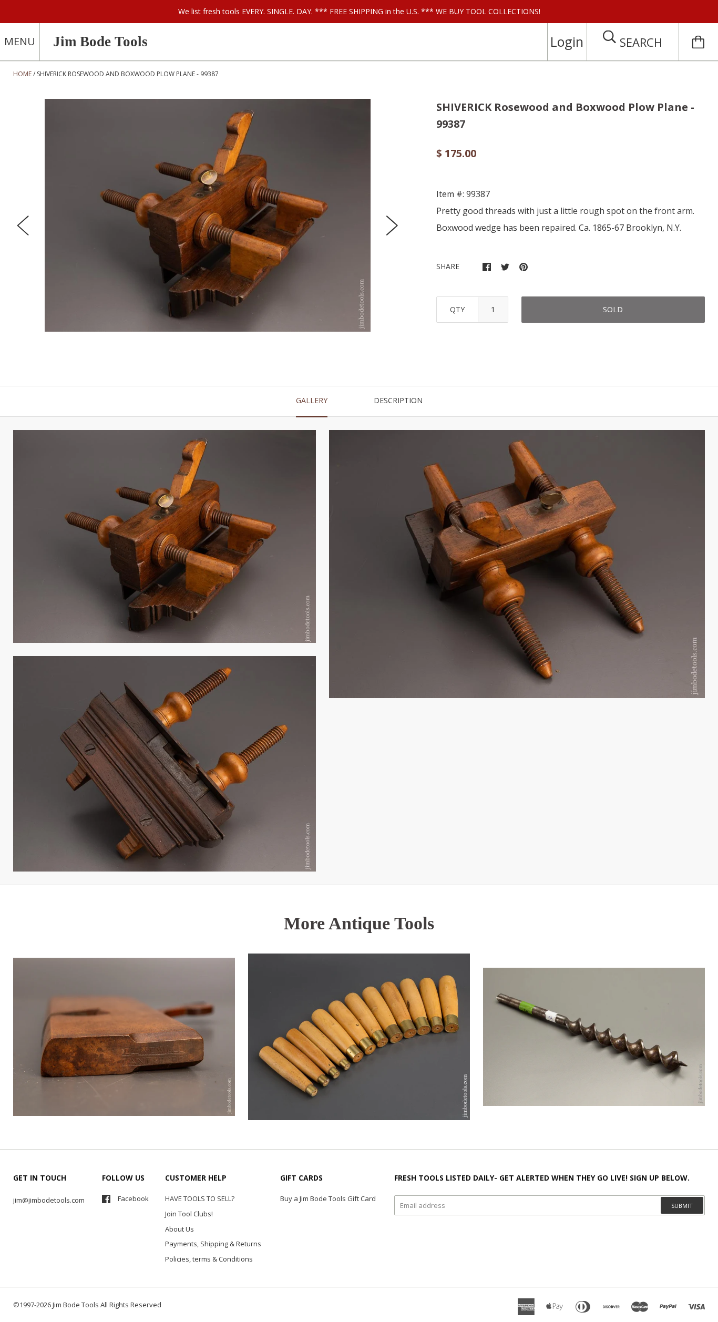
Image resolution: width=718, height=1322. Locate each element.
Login (566, 41)
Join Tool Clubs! (189, 1213)
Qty (457, 309)
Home (22, 73)
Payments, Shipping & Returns (213, 1243)
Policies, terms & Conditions (209, 1259)
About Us (179, 1229)
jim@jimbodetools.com (49, 1200)
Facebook (133, 1198)
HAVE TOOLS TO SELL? (199, 1198)
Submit (682, 1206)
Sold (613, 309)
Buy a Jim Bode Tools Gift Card (328, 1198)
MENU (19, 41)
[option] (208, 215)
